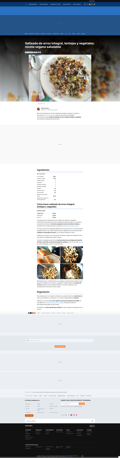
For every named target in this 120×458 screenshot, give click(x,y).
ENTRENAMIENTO (32, 4)
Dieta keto (83, 395)
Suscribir (82, 403)
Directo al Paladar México (59, 447)
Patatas (73, 33)
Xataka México (28, 446)
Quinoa (35, 395)
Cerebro (62, 33)
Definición (51, 408)
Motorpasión (68, 431)
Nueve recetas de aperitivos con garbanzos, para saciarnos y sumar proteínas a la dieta (50, 392)
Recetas (53, 312)
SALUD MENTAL (77, 4)
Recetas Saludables (46, 312)
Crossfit (40, 395)
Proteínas (37, 33)
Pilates (45, 395)
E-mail (40, 52)
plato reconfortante (50, 115)
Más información (69, 456)
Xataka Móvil (27, 433)
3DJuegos (38, 431)
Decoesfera (79, 433)
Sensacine (48, 431)
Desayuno (27, 408)
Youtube (89, 4)
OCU (69, 33)
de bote (81, 242)
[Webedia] (92, 1)
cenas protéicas (40, 412)
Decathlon (49, 33)
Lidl (66, 33)
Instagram (85, 4)
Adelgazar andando (61, 395)
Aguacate (83, 33)
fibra (58, 298)
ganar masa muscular (53, 412)
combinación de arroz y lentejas (55, 302)
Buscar (92, 421)
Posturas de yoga (52, 395)
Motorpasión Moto (70, 433)
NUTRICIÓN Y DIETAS (55, 4)
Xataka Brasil (27, 448)
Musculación (27, 403)
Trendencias (79, 431)
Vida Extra (38, 433)
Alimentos (27, 406)
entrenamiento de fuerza (41, 409)
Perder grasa (28, 412)
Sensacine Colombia (48, 449)
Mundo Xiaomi (28, 438)
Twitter (36, 52)
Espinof (47, 433)
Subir (91, 426)
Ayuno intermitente (71, 395)
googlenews (94, 4)
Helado (78, 33)
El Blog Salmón (90, 431)
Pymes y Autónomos (89, 434)
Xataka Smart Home (29, 437)
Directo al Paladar (59, 431)
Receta (59, 312)
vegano (64, 312)
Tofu (78, 395)
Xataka (26, 431)
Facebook (87, 4)
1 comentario (29, 52)
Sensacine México (49, 446)
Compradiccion (79, 435)
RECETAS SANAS (44, 4)
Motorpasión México (68, 447)
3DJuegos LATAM (39, 446)
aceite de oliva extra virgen (70, 226)
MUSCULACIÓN (67, 4)
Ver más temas (29, 415)
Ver (61, 346)
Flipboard (92, 4)
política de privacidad (78, 406)
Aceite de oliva (56, 33)
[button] (45, 108)
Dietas (38, 406)
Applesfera (27, 435)
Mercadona (43, 33)
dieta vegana (71, 312)
